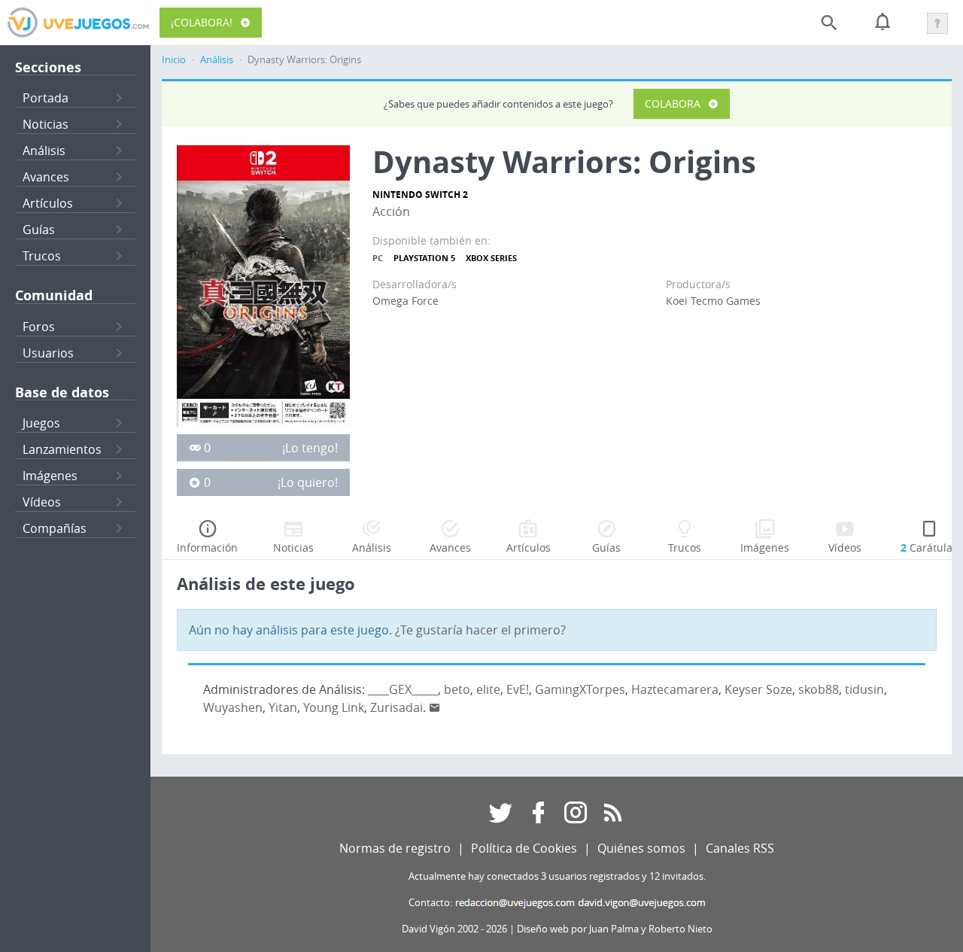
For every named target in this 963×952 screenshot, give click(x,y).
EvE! (517, 689)
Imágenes (50, 475)
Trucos (42, 256)
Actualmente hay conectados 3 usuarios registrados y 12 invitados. (557, 876)
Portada (45, 98)
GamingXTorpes (580, 689)
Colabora (672, 103)
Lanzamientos (62, 449)
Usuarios (48, 353)
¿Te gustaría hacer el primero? (480, 630)
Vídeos (42, 502)
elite (488, 689)
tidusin (864, 689)
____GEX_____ (403, 689)
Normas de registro (395, 848)
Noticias (45, 124)
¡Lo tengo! (310, 448)
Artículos (48, 203)
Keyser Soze (758, 689)
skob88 (818, 689)
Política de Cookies (524, 848)
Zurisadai (396, 707)
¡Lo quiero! (308, 482)
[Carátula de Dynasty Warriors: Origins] (263, 285)
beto (457, 689)
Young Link (333, 707)
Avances (46, 177)
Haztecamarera (674, 689)
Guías (39, 229)
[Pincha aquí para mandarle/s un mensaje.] (435, 707)
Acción (391, 211)
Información (207, 547)
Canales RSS (740, 848)
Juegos (41, 423)
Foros (39, 326)
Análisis (44, 150)
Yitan (283, 707)
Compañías (55, 528)
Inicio (174, 59)
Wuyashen (233, 707)
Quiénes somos (641, 848)
